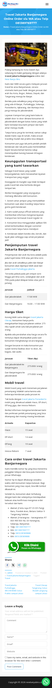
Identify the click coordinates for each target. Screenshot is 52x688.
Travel (7, 578)
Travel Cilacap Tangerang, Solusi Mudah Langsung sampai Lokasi (39, 589)
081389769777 (23, 526)
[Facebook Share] (7, 565)
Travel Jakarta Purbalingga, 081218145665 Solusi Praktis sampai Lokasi (14, 589)
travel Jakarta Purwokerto (34, 399)
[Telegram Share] (19, 565)
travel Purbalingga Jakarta (22, 269)
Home (6, 27)
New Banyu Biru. (12, 79)
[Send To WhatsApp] (24, 565)
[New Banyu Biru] (10, 4)
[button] (46, 682)
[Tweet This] (13, 565)
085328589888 (23, 533)
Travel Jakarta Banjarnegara (19, 575)
